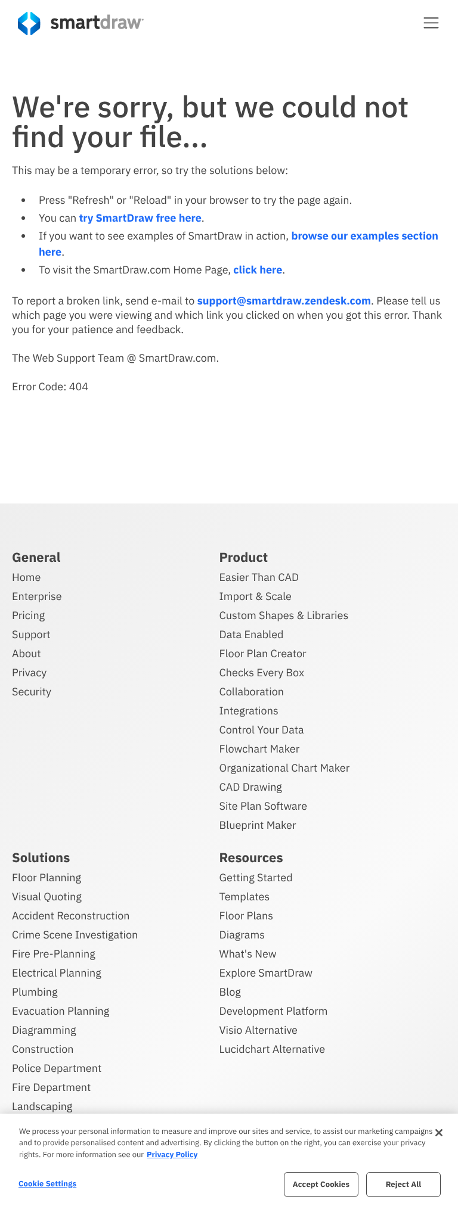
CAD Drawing (250, 787)
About (26, 653)
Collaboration (251, 691)
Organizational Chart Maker (284, 768)
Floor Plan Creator (263, 653)
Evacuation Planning (60, 1011)
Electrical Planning (56, 973)
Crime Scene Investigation (75, 934)
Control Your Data (261, 729)
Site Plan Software (263, 806)
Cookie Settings (47, 1184)
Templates (244, 896)
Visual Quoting (47, 896)
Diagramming (44, 1030)
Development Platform (273, 1011)
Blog (230, 992)
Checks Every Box (262, 672)
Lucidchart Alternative (272, 1049)
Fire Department (51, 1087)
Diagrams (242, 934)
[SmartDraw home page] (81, 23)
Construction (42, 1049)
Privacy (29, 672)
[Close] (439, 1133)
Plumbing (34, 992)
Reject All (404, 1184)
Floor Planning (46, 877)
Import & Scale (255, 596)
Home (26, 577)
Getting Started (256, 877)
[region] (229, 1160)
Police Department (56, 1068)
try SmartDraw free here (140, 218)
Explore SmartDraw (265, 973)
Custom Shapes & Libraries (284, 615)
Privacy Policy (172, 1154)
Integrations (248, 710)
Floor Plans (246, 915)
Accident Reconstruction (71, 915)
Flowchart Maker (259, 749)
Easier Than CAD (259, 577)
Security (31, 691)
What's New (248, 954)
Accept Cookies (321, 1184)
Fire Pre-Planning (53, 954)
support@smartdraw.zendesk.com (284, 300)
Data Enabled (251, 634)
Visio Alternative (258, 1030)
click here (257, 269)
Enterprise (37, 596)
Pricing (28, 615)
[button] (431, 23)
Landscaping (42, 1106)
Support (31, 634)
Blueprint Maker (257, 825)
